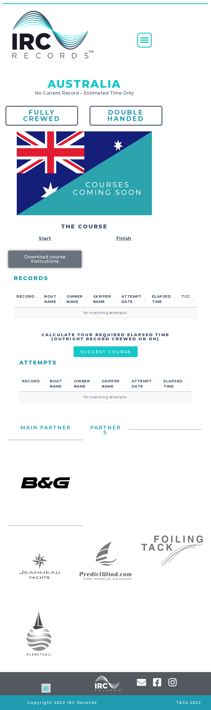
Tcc (185, 296)
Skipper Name (102, 299)
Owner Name (74, 299)
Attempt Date (131, 299)
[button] (144, 40)
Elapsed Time (161, 299)
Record (25, 296)
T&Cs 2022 (188, 702)
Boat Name (50, 299)
